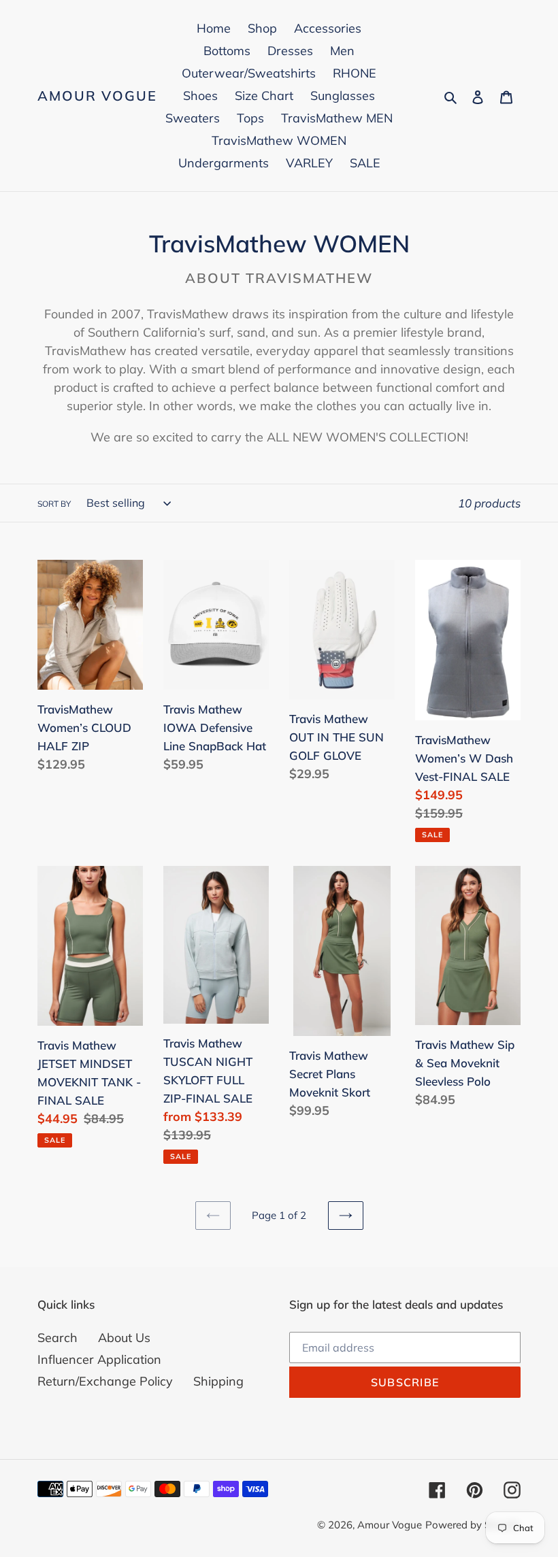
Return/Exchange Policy (105, 1381)
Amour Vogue (97, 96)
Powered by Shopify (473, 1524)
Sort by (54, 504)
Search (57, 1337)
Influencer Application (99, 1359)
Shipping (218, 1381)
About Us (124, 1337)
